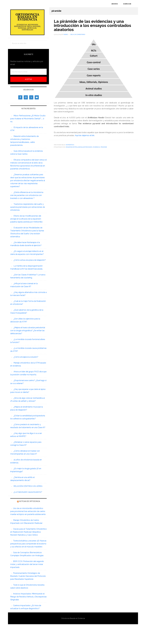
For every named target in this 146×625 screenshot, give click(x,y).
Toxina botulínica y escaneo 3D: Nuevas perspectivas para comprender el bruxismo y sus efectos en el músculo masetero (28, 544)
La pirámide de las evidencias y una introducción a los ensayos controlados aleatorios (92, 25)
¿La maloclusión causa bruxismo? (28, 492)
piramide (104, 147)
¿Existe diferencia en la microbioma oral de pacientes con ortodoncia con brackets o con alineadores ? (26, 195)
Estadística (70, 145)
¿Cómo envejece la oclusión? (26, 357)
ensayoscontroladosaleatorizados (79, 147)
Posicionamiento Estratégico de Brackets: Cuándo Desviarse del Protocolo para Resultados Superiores (28, 576)
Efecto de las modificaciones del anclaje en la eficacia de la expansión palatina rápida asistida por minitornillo (26, 219)
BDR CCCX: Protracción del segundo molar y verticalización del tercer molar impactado (27, 564)
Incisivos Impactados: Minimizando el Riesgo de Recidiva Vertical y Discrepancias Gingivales (28, 597)
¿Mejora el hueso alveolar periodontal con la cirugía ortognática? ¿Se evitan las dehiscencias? (27, 330)
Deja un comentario (77, 34)
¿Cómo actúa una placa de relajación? (30, 260)
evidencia (96, 147)
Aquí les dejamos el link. (85, 135)
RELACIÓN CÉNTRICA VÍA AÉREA (28, 486)
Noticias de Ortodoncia (29, 501)
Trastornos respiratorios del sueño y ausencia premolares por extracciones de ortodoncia (27, 207)
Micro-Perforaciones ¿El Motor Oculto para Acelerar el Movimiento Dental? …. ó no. (28, 119)
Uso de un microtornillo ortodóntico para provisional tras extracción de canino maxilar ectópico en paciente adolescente (28, 511)
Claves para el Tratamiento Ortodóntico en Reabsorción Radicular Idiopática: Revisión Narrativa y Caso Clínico (28, 532)
